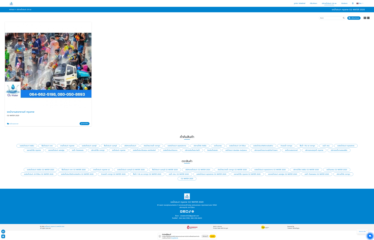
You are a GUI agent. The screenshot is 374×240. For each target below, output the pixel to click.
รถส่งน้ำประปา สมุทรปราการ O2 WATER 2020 (270, 170)
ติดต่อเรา (344, 3)
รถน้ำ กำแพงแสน (77, 150)
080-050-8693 (196, 218)
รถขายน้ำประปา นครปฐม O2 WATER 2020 (282, 174)
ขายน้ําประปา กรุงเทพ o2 (101, 170)
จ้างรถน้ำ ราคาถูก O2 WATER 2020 (113, 174)
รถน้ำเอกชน (218, 146)
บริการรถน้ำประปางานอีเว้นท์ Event (265, 150)
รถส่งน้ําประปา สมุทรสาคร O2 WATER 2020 (211, 174)
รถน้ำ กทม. (326, 146)
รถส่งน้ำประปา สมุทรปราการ (177, 146)
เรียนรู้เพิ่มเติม (174, 238)
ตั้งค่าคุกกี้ (205, 236)
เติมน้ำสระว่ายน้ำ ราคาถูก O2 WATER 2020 (232, 170)
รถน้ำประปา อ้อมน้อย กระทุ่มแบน (236, 150)
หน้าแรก (12, 9)
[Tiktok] (190, 212)
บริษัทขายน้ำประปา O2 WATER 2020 (197, 170)
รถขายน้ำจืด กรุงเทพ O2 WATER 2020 (247, 174)
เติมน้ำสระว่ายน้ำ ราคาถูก (152, 146)
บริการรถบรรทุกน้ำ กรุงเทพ (314, 150)
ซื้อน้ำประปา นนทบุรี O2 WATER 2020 (165, 170)
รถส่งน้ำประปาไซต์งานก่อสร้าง (263, 146)
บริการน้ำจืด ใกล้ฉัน (200, 146)
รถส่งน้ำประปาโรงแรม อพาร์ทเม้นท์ (144, 150)
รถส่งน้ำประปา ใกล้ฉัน (27, 146)
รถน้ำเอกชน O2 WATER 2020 (336, 170)
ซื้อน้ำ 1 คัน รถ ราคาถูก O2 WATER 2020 (147, 174)
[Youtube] (187, 212)
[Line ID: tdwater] (181, 212)
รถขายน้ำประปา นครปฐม (56, 150)
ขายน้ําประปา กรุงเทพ (67, 146)
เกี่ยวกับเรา (313, 3)
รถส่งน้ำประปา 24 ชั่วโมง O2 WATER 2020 (38, 174)
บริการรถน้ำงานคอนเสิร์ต (339, 150)
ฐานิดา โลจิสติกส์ (299, 3)
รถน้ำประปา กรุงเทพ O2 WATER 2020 (54, 226)
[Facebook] (184, 212)
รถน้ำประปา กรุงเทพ (118, 150)
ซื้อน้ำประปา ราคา (47, 146)
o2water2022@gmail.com (189, 216)
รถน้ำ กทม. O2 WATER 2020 (179, 174)
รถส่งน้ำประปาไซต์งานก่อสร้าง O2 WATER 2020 (77, 174)
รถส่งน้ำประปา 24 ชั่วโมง (237, 146)
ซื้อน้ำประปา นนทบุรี (110, 146)
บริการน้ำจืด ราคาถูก (98, 150)
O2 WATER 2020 (187, 178)
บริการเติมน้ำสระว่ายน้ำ (192, 150)
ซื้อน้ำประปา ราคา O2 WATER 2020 (74, 170)
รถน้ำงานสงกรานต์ (291, 150)
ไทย (360, 3)
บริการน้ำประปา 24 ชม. (329, 3)
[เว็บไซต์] (192, 212)
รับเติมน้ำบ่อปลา (212, 150)
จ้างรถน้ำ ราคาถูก (286, 146)
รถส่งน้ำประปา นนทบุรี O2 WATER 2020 (131, 170)
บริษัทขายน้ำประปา (130, 146)
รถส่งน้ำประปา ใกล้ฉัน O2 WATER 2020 (40, 170)
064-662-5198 (184, 218)
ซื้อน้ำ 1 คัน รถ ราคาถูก (307, 146)
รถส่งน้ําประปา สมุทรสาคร (345, 146)
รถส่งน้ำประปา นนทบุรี (89, 146)
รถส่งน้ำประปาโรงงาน (170, 150)
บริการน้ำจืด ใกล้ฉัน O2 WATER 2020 (306, 170)
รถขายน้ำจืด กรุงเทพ (34, 150)
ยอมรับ (212, 236)
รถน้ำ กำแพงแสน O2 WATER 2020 (317, 174)
